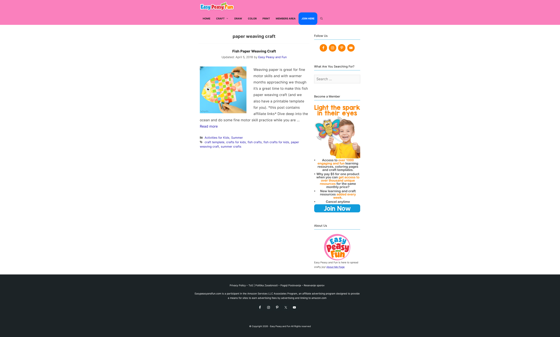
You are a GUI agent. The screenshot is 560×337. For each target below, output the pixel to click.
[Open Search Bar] (321, 18)
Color (252, 18)
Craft (220, 18)
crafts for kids (236, 142)
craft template (214, 142)
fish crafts (255, 142)
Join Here (307, 18)
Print (266, 18)
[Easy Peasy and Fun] (218, 6)
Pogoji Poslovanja (290, 285)
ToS (251, 285)
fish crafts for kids (276, 142)
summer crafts (231, 146)
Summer (237, 137)
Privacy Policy (238, 285)
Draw (238, 18)
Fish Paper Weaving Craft (254, 51)
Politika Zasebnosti (266, 285)
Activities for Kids (217, 137)
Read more (209, 126)
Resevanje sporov (314, 285)
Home (206, 18)
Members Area (286, 18)
